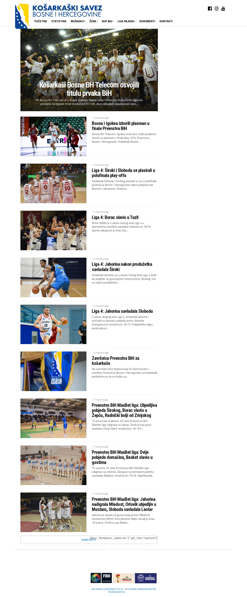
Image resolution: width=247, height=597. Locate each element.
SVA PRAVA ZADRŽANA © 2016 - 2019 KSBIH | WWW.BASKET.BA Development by (123, 590)
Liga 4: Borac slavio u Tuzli (115, 217)
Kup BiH (107, 21)
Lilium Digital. (132, 592)
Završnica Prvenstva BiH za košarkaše (115, 361)
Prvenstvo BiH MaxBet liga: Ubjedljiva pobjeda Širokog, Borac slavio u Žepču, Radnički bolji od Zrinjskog (124, 410)
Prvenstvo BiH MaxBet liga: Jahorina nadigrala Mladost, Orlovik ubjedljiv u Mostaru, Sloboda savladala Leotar (124, 504)
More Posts (89, 539)
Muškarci (77, 21)
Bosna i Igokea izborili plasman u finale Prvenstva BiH (120, 126)
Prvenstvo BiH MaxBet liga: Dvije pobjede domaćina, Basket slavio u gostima (122, 457)
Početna (40, 21)
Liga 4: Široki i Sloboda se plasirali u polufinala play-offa (123, 173)
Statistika (58, 21)
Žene (93, 21)
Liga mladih (126, 21)
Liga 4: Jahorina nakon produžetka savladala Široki (122, 267)
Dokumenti (147, 21)
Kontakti (166, 21)
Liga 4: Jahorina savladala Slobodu (122, 311)
